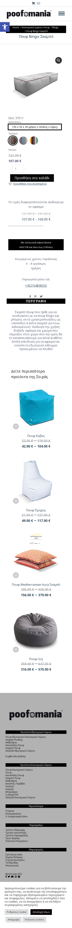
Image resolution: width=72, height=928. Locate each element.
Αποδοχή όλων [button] (41, 912)
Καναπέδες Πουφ (15, 745)
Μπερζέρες (12, 791)
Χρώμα (12, 149)
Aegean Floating (14, 739)
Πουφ (9, 772)
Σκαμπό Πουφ (13, 748)
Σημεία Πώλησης (14, 857)
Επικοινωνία (12, 865)
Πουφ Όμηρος (36, 510)
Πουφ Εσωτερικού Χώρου (19, 769)
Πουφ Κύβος (36, 436)
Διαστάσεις (14, 122)
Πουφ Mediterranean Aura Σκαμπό (36, 585)
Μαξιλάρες (11, 742)
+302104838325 (36, 286)
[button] (5, 27)
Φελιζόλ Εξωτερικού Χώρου (20, 750)
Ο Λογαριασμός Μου (17, 816)
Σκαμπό (10, 789)
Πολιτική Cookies (34, 919)
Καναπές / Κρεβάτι (15, 783)
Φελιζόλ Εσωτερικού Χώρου (20, 797)
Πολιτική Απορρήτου (17, 841)
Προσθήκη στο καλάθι (32, 178)
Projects (10, 810)
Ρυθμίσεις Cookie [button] (16, 912)
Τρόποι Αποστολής (16, 832)
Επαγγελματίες (13, 813)
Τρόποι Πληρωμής (15, 829)
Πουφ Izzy (36, 659)
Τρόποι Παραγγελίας (17, 835)
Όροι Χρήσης (13, 838)
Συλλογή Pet (12, 794)
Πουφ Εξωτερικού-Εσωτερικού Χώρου (26, 736)
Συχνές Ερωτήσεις (15, 860)
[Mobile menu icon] (61, 13)
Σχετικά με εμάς (14, 854)
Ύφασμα (13, 133)
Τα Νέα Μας (12, 862)
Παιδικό (10, 786)
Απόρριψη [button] (13, 919)
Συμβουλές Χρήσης (16, 756)
